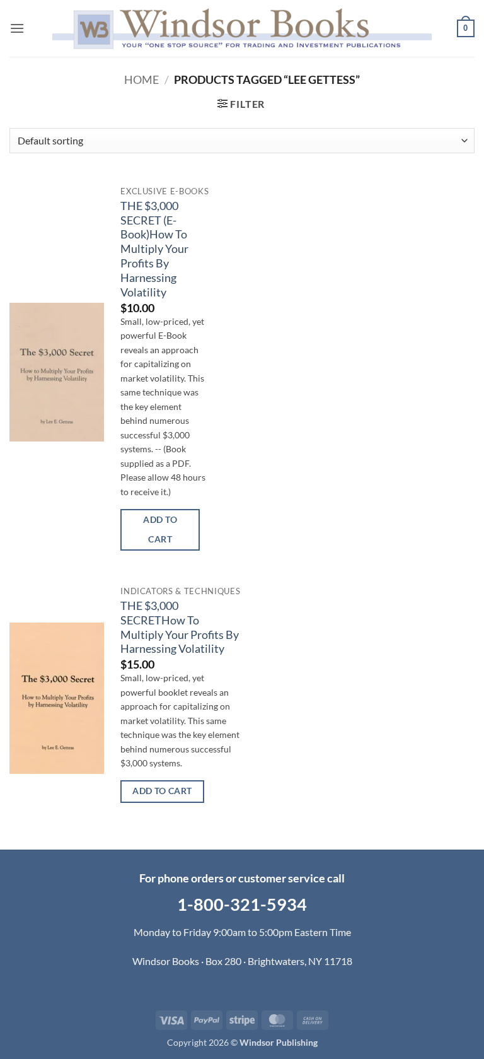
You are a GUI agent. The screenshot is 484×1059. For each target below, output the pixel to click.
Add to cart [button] (160, 529)
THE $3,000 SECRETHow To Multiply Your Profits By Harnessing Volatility (179, 627)
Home (141, 79)
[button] (17, 28)
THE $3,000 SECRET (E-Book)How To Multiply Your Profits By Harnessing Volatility (154, 249)
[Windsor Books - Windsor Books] (242, 28)
